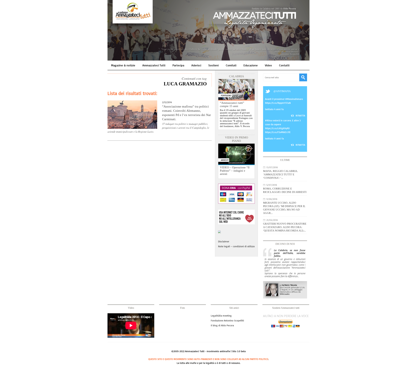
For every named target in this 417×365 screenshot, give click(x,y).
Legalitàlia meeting (221, 315)
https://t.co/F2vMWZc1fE (277, 132)
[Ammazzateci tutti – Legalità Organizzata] (208, 30)
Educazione (251, 65)
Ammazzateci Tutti (153, 65)
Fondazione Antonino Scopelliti (227, 320)
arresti (224, 160)
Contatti (284, 65)
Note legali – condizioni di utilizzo (236, 246)
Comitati (231, 65)
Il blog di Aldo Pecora (222, 325)
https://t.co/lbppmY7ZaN (278, 102)
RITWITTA (300, 115)
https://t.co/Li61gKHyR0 (277, 128)
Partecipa (178, 65)
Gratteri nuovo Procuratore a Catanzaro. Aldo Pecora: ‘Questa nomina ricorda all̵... (284, 227)
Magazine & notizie (123, 65)
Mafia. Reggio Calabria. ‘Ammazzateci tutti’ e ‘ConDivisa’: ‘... (280, 174)
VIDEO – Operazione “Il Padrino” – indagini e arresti (235, 171)
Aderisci (196, 65)
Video (268, 65)
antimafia (283, 91)
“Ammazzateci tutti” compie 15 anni (232, 104)
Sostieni (213, 65)
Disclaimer (223, 241)
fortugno (226, 95)
